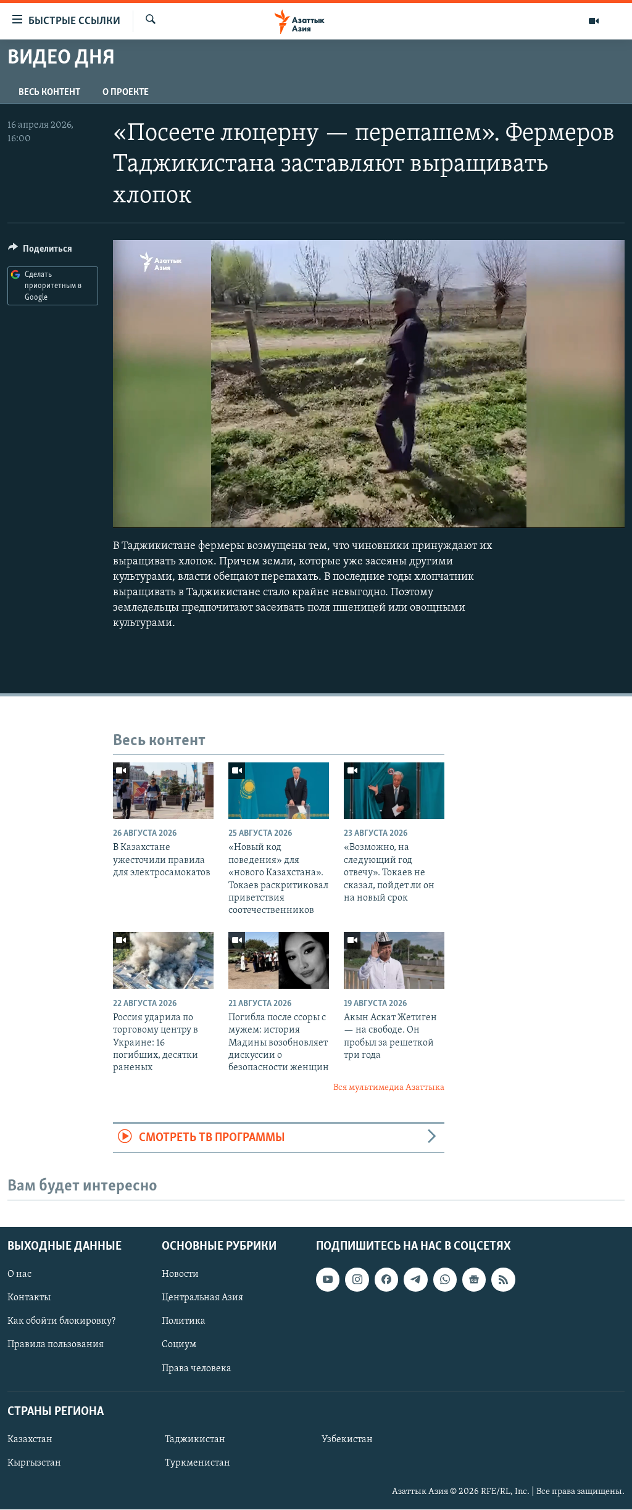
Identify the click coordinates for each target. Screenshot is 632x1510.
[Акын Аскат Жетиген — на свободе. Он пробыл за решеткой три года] (394, 960)
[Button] (40, 251)
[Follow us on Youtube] (327, 1280)
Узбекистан (347, 1440)
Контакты (29, 1298)
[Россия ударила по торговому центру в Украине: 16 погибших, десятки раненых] (163, 960)
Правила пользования (55, 1345)
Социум (179, 1345)
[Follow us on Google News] (474, 1280)
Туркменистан (197, 1463)
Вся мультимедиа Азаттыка (388, 1087)
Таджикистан (195, 1440)
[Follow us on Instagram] (356, 1280)
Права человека (196, 1369)
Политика (184, 1322)
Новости (180, 1275)
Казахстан (29, 1440)
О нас (19, 1275)
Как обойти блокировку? (61, 1322)
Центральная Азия (202, 1298)
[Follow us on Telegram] (415, 1280)
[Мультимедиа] (593, 21)
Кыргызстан (34, 1463)
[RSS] (503, 1280)
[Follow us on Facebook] (386, 1280)
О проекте (125, 92)
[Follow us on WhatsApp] (445, 1280)
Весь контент (49, 92)
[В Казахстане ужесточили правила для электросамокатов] (163, 790)
